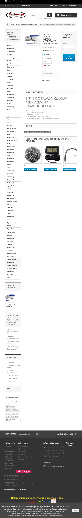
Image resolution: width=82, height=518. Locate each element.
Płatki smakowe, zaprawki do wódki (12, 186)
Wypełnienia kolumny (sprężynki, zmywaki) (10, 236)
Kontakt (40, 18)
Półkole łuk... (67, 166)
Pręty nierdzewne (12, 180)
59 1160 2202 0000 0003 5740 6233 (14, 475)
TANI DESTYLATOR (12, 398)
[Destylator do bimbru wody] (41, 2)
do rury (15, 413)
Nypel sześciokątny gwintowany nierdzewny (11, 172)
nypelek (8, 413)
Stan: (44, 50)
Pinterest (47, 65)
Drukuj (48, 80)
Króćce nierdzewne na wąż (11, 113)
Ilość (64, 43)
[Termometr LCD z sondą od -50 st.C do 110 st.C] (52, 155)
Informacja (11, 357)
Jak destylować (13, 378)
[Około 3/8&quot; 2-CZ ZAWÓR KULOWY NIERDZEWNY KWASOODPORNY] (10, 298)
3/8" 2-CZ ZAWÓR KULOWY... (11, 305)
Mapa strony (47, 18)
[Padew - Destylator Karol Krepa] (16, 15)
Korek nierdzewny (10, 105)
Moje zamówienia (23, 446)
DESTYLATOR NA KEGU (11, 419)
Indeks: (44, 48)
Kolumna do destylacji (10, 99)
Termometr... (48, 166)
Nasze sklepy (12, 381)
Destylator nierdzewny (10, 56)
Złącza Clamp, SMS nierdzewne (12, 276)
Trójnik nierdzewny (10, 215)
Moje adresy (21, 454)
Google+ (47, 62)
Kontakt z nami (53, 5)
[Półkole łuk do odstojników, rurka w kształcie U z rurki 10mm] (72, 155)
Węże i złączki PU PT (11, 224)
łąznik (8, 395)
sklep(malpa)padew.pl (57, 466)
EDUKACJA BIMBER (12, 410)
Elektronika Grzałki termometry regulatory (10, 71)
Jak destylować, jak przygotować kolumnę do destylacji (13, 320)
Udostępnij (47, 58)
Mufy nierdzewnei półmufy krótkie (12, 137)
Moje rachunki (22, 451)
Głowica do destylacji (10, 87)
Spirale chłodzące (10, 206)
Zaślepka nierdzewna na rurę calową (11, 253)
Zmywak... (27, 166)
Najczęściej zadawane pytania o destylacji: (12, 331)
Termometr (10, 210)
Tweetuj (47, 54)
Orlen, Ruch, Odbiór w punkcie (12, 485)
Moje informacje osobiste (25, 457)
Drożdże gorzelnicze (10, 62)
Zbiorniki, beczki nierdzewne (12, 270)
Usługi (9, 220)
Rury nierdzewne (12, 201)
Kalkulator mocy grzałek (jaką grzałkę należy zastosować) (13, 347)
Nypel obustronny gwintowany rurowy (10, 160)
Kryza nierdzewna (10, 120)
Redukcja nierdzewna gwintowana (10, 195)
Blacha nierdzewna (10, 47)
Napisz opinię (48, 73)
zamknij (75, 510)
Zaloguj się (72, 5)
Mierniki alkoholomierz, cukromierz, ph (11, 128)
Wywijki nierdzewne (10, 246)
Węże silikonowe (12, 229)
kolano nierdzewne (12, 416)
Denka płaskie (11, 51)
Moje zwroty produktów (25, 449)
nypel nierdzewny (11, 401)
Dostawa (11, 362)
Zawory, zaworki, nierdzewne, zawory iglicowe (12, 262)
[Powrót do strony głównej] (7, 24)
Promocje (8, 446)
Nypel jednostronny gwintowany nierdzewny (11, 148)
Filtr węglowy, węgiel (11, 80)
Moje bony (21, 459)
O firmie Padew (13, 375)
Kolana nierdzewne (10, 93)
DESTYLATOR (10, 407)
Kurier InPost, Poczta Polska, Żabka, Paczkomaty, (18, 484)
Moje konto (23, 443)
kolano (8, 404)
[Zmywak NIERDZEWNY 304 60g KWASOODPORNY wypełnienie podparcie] (33, 155)
